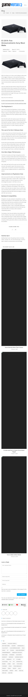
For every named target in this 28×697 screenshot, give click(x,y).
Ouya (3, 659)
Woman (11, 670)
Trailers (4, 668)
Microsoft (4, 657)
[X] (3, 613)
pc (13, 659)
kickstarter (18, 654)
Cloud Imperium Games (15, 648)
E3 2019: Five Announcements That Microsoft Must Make (13, 103)
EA (7, 650)
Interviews (12, 654)
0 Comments (22, 51)
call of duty (5, 648)
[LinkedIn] (15, 613)
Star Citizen (19, 663)
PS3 (10, 661)
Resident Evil (19, 661)
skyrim (9, 663)
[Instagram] (11, 613)
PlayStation (5, 661)
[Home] (1, 13)
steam (10, 666)
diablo (3, 650)
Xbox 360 (21, 670)
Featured (5, 51)
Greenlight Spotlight (17, 652)
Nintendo (11, 657)
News (9, 51)
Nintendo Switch (19, 657)
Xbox (16, 670)
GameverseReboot (6, 652)
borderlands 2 (21, 645)
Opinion (14, 51)
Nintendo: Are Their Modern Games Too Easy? (16, 621)
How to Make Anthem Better (14, 554)
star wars (4, 666)
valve (19, 668)
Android (4, 643)
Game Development (20, 650)
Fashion (12, 650)
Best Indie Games (6, 645)
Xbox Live (4, 672)
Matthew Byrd (6, 49)
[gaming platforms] (14, 604)
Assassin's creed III (12, 643)
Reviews (4, 663)
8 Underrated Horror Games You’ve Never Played (14, 451)
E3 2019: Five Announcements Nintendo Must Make (12, 100)
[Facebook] (7, 613)
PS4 (13, 661)
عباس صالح (3, 631)
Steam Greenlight (17, 666)
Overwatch (9, 659)
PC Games (18, 659)
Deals (23, 648)
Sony (14, 663)
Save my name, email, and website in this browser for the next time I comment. (13, 590)
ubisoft (14, 668)
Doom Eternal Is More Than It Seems (14, 347)
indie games (4, 654)
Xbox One (10, 672)
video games (5, 670)
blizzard (13, 645)
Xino (2, 627)
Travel (9, 668)
